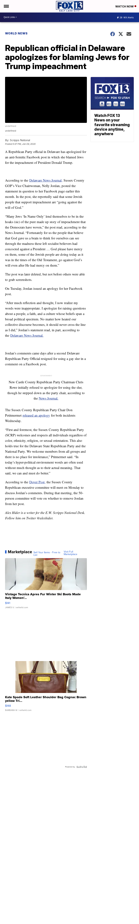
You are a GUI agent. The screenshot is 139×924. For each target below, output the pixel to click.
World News (16, 33)
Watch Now (124, 6)
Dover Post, (37, 482)
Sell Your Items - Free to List (46, 553)
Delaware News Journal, (45, 180)
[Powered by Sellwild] (81, 767)
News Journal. (48, 398)
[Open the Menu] (6, 6)
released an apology (36, 415)
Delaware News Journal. (26, 335)
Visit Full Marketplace (70, 553)
